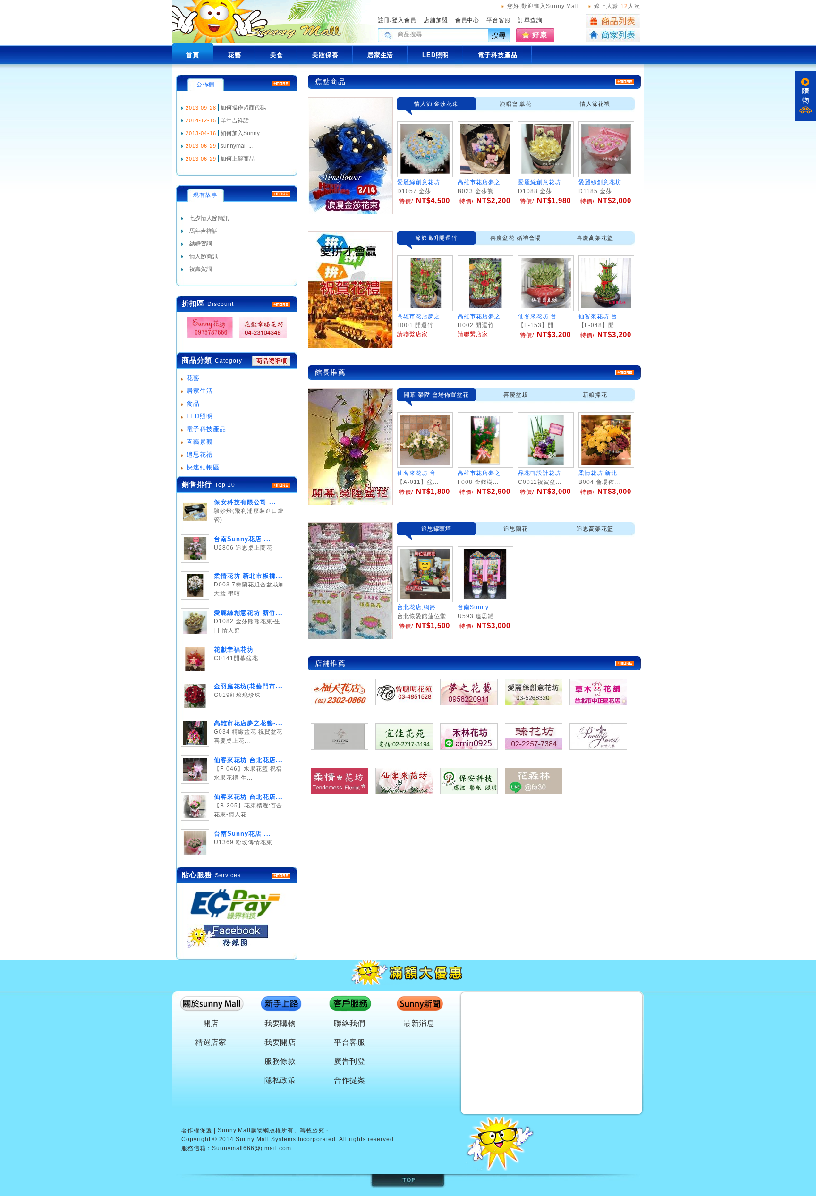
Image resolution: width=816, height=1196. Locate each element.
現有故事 (205, 195)
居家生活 (200, 390)
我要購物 (280, 1023)
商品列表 (613, 21)
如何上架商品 (238, 158)
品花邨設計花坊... (542, 473)
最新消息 (419, 1023)
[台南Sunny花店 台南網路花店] (207, 338)
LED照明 (200, 416)
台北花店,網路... (419, 607)
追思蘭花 (515, 529)
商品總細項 (271, 361)
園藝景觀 (200, 441)
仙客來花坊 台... (419, 473)
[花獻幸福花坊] (260, 338)
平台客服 (498, 20)
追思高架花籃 (595, 529)
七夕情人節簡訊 (209, 218)
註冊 (384, 20)
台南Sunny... (476, 607)
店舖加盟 (436, 20)
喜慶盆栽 (515, 394)
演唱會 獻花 (516, 104)
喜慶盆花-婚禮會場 (516, 238)
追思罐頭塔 (436, 529)
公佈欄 (205, 84)
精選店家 (211, 1042)
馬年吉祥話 (203, 231)
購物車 (805, 96)
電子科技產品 (206, 429)
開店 (211, 1023)
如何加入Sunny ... (243, 133)
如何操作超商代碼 (243, 107)
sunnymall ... (237, 146)
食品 (193, 403)
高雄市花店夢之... (482, 182)
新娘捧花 (595, 394)
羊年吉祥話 (235, 120)
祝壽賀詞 (200, 269)
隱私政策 (280, 1080)
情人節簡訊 (203, 256)
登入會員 (404, 20)
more (281, 485)
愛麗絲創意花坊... (421, 182)
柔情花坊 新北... (600, 473)
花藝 (193, 378)
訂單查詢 (530, 20)
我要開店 (280, 1042)
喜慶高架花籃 (595, 238)
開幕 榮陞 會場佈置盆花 (436, 394)
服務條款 (280, 1061)
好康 (539, 35)
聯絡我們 (350, 1023)
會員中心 (467, 20)
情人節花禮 (595, 104)
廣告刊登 (350, 1061)
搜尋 (499, 35)
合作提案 (350, 1080)
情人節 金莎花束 (436, 104)
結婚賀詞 (200, 243)
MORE (281, 304)
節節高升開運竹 (436, 238)
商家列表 (613, 35)
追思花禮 (200, 454)
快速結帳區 (203, 467)
